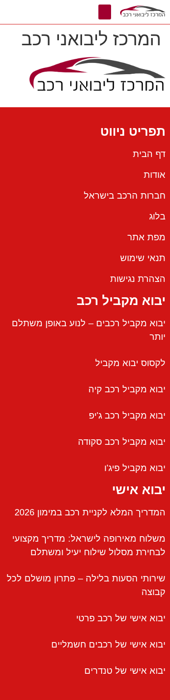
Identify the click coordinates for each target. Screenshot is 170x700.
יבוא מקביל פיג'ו (134, 468)
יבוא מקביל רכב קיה (126, 389)
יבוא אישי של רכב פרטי (120, 618)
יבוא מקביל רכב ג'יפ (127, 415)
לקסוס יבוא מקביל (130, 363)
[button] (104, 12)
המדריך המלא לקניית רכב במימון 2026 (90, 512)
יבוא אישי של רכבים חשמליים (108, 644)
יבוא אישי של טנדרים (124, 671)
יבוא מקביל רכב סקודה (121, 442)
